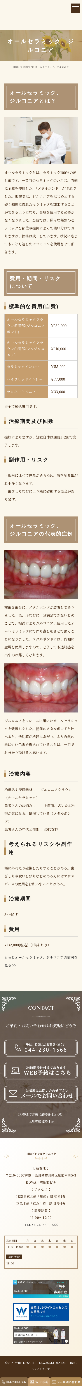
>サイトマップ (41, 1369)
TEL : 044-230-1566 (41, 1225)
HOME (17, 66)
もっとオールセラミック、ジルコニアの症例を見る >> (41, 961)
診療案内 (28, 66)
